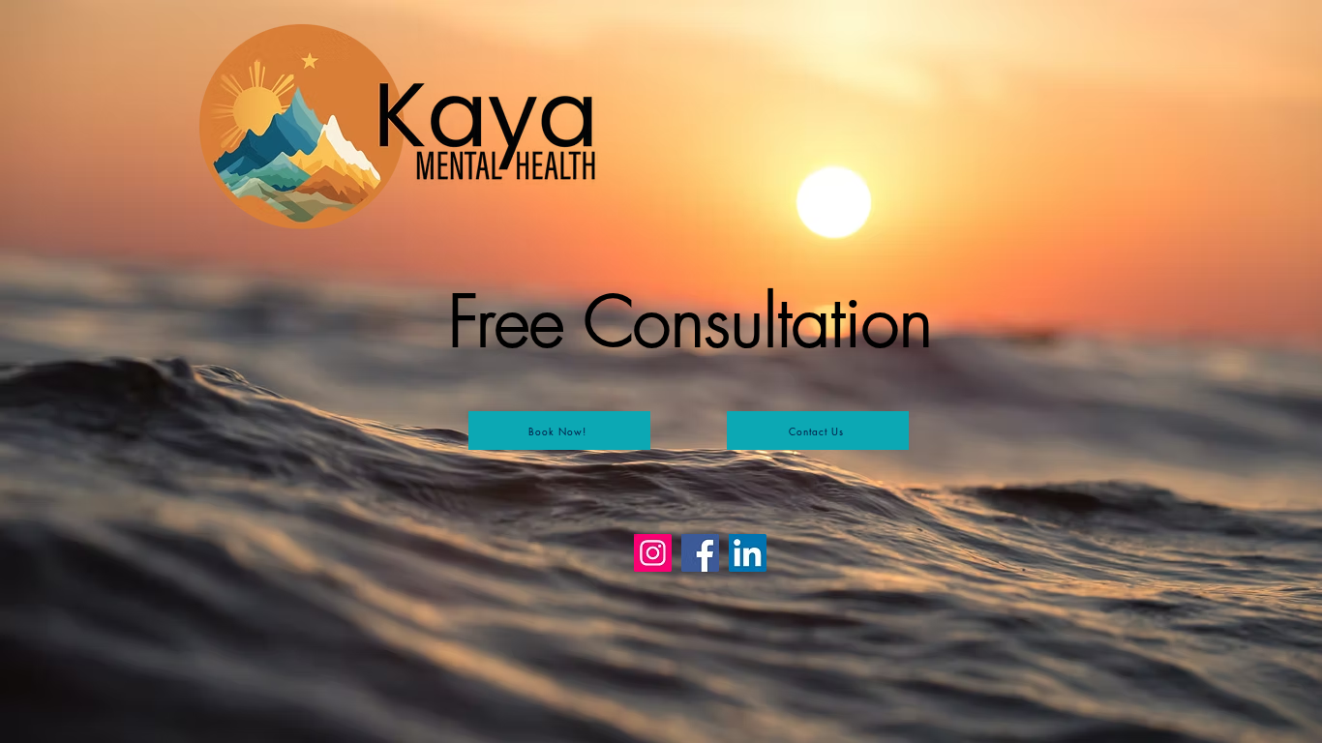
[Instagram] (653, 553)
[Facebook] (700, 553)
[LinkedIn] (747, 553)
